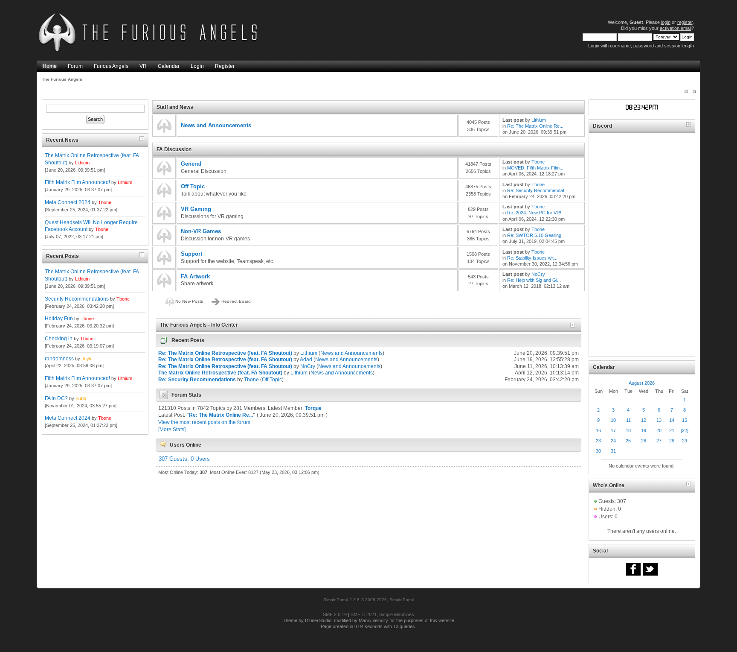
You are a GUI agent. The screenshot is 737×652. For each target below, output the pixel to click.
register (685, 22)
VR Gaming (196, 209)
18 (628, 430)
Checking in (59, 339)
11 (628, 420)
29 (684, 440)
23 (598, 440)
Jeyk (86, 358)
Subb (80, 398)
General (191, 164)
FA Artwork (195, 276)
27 (659, 440)
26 (643, 440)
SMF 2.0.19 (335, 614)
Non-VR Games (201, 231)
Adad (306, 360)
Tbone (104, 202)
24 (613, 440)
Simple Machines (396, 614)
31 (613, 450)
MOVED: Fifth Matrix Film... (535, 167)
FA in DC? (56, 398)
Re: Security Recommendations (197, 380)
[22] (684, 430)
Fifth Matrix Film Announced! (77, 182)
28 (671, 440)
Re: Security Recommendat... (537, 190)
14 (671, 420)
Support (191, 254)
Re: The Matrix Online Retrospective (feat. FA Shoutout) (225, 353)
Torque (313, 408)
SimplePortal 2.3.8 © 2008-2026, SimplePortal (368, 599)
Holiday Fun (59, 319)
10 (613, 420)
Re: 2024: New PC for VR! (534, 212)
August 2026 (642, 383)
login (665, 22)
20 (659, 430)
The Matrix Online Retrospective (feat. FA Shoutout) (220, 373)
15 (684, 420)
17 (613, 430)
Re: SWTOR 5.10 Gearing (534, 235)
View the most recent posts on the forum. (205, 422)
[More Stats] (172, 430)
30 (598, 450)
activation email (675, 28)
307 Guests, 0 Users (184, 459)
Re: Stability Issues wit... (532, 257)
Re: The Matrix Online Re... (535, 126)
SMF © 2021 (364, 614)
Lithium (82, 162)
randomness (59, 359)
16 (598, 430)
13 (659, 420)
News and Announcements (216, 125)
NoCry (538, 274)
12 (643, 420)
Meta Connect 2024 (67, 202)
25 (628, 440)
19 (643, 430)
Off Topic (193, 186)
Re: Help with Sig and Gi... (534, 280)
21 (671, 430)
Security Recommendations (77, 299)
